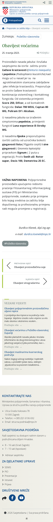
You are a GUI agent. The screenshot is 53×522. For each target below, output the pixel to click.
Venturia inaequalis (39, 70)
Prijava (8, 484)
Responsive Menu (44, 2)
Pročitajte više (11, 325)
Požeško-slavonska (28, 36)
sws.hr (26, 518)
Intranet (8, 480)
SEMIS (8, 467)
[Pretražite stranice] (40, 20)
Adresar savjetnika (14, 455)
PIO (6, 471)
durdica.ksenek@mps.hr (37, 234)
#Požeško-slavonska (15, 243)
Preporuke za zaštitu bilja (18, 28)
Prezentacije (11, 475)
